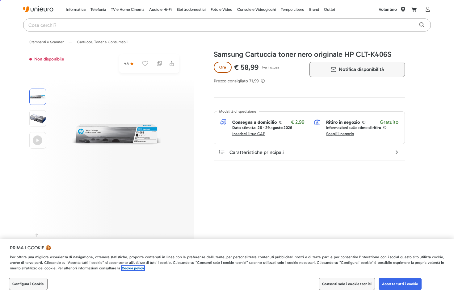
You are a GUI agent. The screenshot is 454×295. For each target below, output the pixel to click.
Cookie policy (133, 268)
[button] (116, 134)
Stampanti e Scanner (46, 42)
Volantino (388, 9)
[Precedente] (36, 235)
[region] (227, 267)
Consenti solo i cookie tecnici (347, 284)
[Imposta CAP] (403, 9)
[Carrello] (414, 9)
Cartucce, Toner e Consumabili (102, 42)
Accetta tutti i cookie (400, 284)
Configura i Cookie (28, 284)
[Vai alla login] (426, 9)
